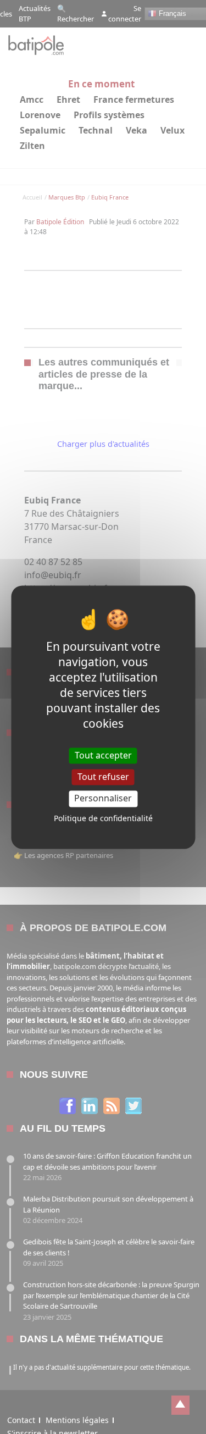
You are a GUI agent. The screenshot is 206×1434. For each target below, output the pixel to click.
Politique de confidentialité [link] (103, 818)
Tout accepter (103, 755)
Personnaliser (103, 799)
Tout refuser (103, 777)
